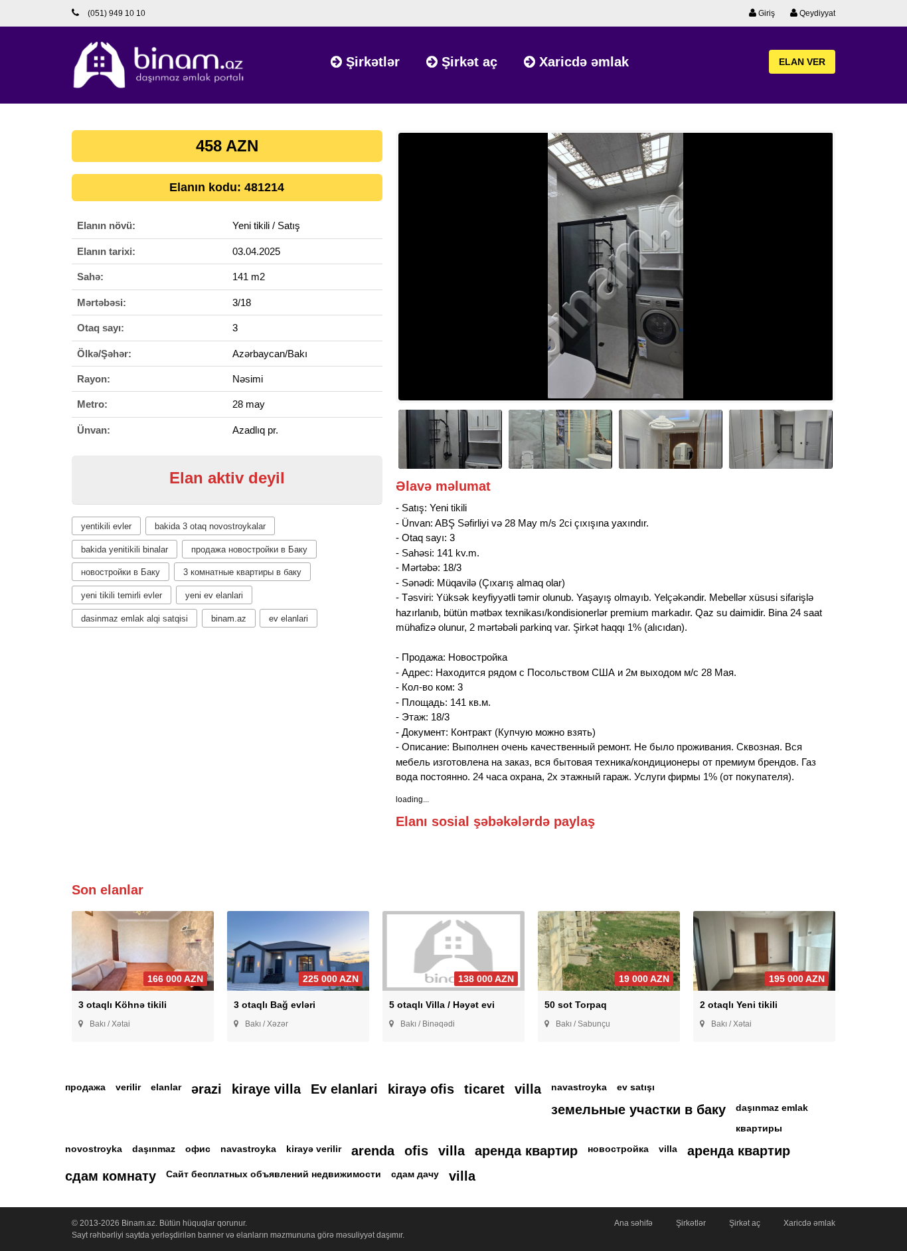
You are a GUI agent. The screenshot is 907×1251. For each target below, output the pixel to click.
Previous (375, 273)
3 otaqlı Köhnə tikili (122, 1004)
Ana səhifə (633, 1223)
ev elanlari (288, 619)
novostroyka (93, 1148)
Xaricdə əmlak (582, 61)
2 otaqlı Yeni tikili (739, 1004)
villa (528, 1089)
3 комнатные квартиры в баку (242, 572)
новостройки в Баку (120, 572)
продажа (85, 1087)
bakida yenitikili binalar (124, 549)
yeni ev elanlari (214, 595)
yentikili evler (106, 526)
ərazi (206, 1089)
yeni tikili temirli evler (121, 595)
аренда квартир (526, 1150)
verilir (128, 1087)
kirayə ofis (421, 1089)
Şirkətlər (371, 61)
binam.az (228, 619)
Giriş (765, 13)
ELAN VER (802, 61)
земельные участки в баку (638, 1109)
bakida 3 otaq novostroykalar (210, 526)
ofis (416, 1150)
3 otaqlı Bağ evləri (274, 1004)
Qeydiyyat (816, 13)
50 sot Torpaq (575, 1004)
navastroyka (579, 1087)
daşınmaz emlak (772, 1107)
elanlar (166, 1087)
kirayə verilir (313, 1148)
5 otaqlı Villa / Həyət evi (442, 1004)
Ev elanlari (344, 1089)
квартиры (759, 1128)
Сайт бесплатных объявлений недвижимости (273, 1174)
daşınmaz (153, 1148)
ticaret (484, 1089)
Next (855, 273)
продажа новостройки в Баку (249, 549)
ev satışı (636, 1087)
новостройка (618, 1148)
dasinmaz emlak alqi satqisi (134, 619)
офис (197, 1148)
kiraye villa (266, 1089)
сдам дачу (415, 1174)
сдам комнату (110, 1176)
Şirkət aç (467, 61)
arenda (372, 1150)
